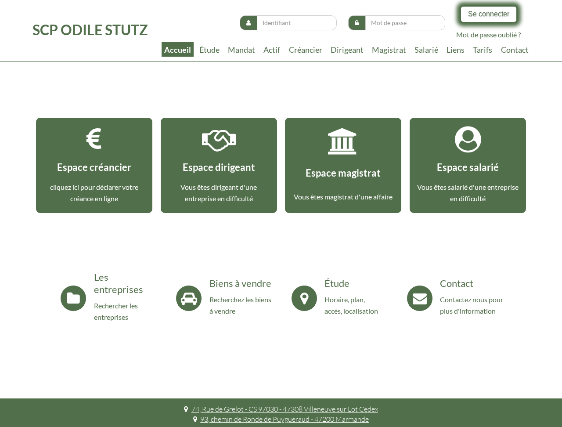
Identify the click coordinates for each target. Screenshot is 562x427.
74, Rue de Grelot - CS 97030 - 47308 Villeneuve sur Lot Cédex (284, 409)
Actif (271, 49)
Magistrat (389, 49)
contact (515, 49)
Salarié (426, 49)
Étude (209, 49)
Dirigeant (347, 49)
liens (456, 49)
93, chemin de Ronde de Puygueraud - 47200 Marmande (284, 419)
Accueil (177, 49)
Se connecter (488, 14)
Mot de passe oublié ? (488, 34)
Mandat (241, 49)
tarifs (482, 49)
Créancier (305, 49)
